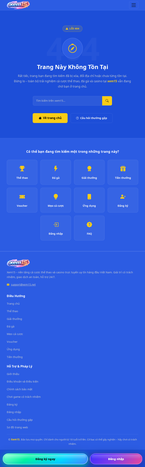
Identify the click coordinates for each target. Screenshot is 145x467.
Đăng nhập (14, 412)
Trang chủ (13, 303)
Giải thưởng (14, 319)
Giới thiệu (13, 374)
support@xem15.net (23, 284)
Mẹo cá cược (15, 334)
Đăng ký (12, 404)
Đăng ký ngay (45, 459)
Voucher (12, 341)
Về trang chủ (52, 118)
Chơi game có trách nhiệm (24, 397)
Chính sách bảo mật (19, 389)
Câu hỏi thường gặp (93, 118)
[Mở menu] (133, 5)
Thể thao (12, 311)
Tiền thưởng (15, 357)
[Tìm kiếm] (107, 100)
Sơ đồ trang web (17, 427)
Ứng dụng (13, 349)
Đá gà (10, 326)
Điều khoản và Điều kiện (22, 381)
